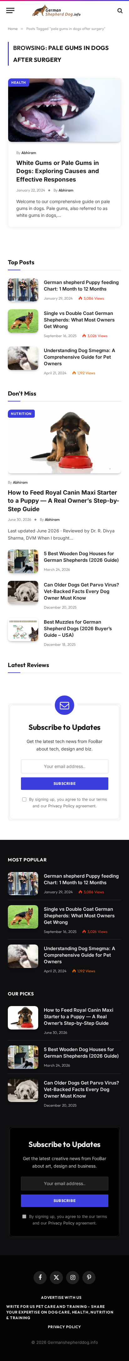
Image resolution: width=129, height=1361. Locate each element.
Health (18, 82)
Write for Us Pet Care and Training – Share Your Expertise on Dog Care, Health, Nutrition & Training (60, 1312)
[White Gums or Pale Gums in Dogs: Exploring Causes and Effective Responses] (64, 110)
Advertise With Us (61, 1297)
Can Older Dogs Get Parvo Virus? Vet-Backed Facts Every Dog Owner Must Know (81, 591)
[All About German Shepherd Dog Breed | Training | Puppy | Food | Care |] (64, 10)
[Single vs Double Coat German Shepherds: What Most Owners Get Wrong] (23, 321)
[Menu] (10, 10)
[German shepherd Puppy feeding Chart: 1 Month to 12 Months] (23, 290)
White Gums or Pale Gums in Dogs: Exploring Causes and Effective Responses (57, 171)
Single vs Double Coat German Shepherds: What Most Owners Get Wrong (79, 319)
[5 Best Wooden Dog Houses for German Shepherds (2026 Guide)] (23, 561)
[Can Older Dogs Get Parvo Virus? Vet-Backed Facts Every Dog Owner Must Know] (23, 592)
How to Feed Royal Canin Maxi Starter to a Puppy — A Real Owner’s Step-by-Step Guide (63, 501)
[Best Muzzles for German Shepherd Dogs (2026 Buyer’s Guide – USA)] (23, 629)
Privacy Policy (61, 806)
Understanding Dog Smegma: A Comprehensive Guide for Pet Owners (79, 356)
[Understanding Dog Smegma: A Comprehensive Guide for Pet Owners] (23, 358)
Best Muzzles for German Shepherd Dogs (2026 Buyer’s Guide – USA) (78, 628)
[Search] (119, 10)
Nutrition (21, 413)
